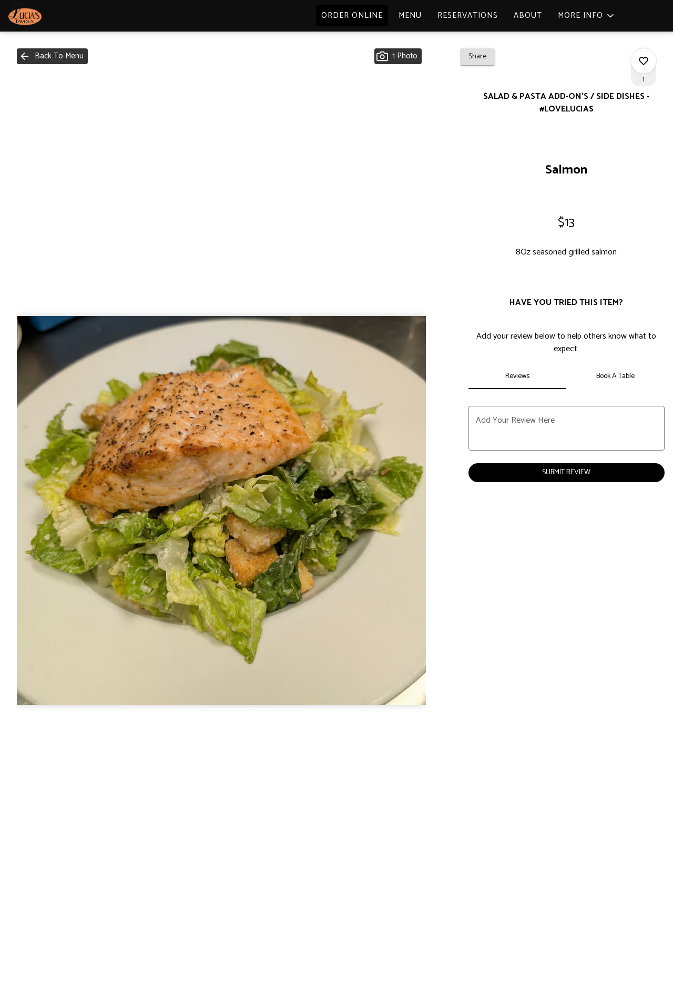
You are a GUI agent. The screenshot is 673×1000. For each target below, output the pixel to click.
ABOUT (528, 15)
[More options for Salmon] (643, 61)
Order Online (352, 15)
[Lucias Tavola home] (55, 16)
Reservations (467, 15)
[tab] (517, 376)
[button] (587, 15)
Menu (410, 15)
